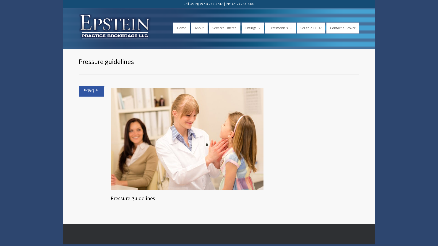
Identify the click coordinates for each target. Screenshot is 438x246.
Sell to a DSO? (310, 28)
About (199, 28)
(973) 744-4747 (211, 4)
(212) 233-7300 (243, 4)
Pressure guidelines (133, 198)
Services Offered (224, 28)
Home (181, 28)
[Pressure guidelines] (187, 138)
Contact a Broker (342, 28)
